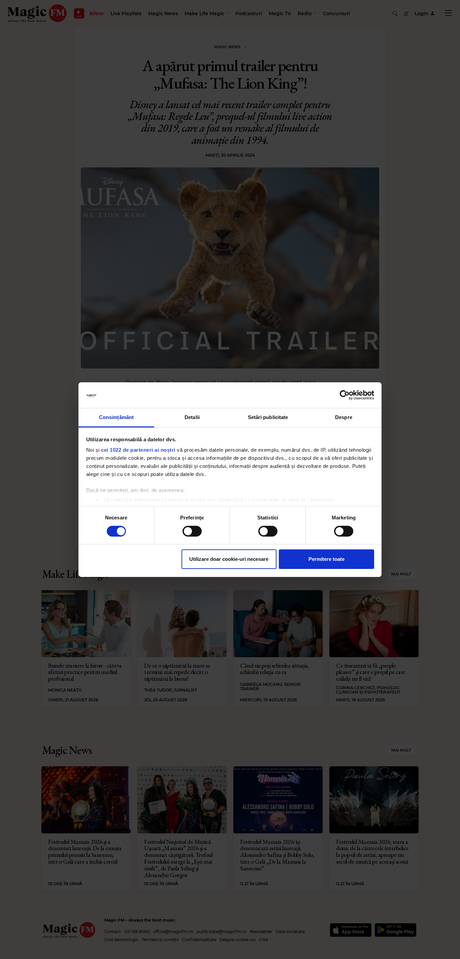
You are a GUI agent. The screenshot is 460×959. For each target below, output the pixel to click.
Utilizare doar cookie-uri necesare (228, 559)
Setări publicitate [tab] (268, 417)
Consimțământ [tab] (116, 417)
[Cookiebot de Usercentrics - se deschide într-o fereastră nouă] (344, 395)
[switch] (192, 531)
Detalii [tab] (192, 417)
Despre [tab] (343, 417)
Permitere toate (326, 559)
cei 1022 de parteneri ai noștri (138, 450)
